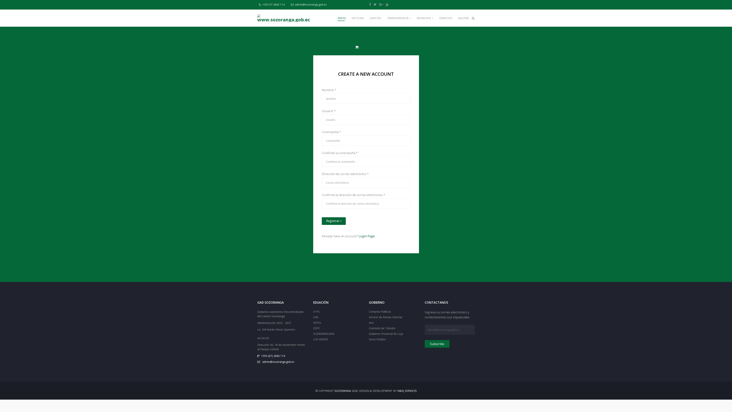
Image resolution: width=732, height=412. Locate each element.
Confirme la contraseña (340, 153)
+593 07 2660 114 (273, 4)
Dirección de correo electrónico (345, 174)
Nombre (329, 90)
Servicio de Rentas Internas (385, 317)
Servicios (445, 18)
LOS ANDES (320, 339)
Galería (463, 18)
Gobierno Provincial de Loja (386, 334)
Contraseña (331, 132)
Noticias (358, 18)
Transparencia (398, 18)
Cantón (375, 18)
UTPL (316, 311)
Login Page (367, 236)
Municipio (424, 18)
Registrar (333, 221)
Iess (371, 322)
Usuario (329, 111)
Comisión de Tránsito (382, 328)
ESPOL (317, 322)
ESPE (316, 328)
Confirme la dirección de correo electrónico (353, 195)
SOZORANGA (342, 391)
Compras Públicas (380, 311)
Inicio (342, 18)
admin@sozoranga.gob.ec (311, 4)
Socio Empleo (377, 339)
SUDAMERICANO (324, 334)
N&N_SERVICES (407, 391)
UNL (316, 317)
